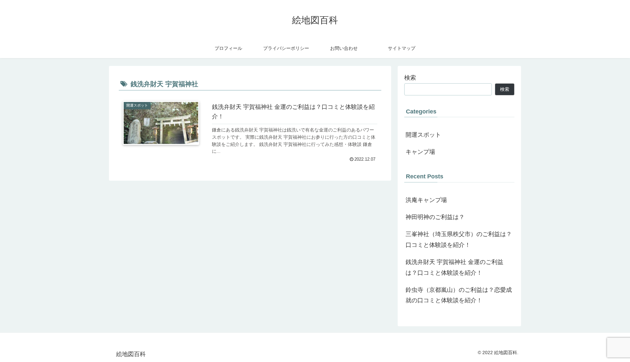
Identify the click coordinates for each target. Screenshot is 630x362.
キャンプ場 (420, 152)
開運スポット (423, 134)
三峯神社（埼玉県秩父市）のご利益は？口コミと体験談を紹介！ (459, 239)
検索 (410, 77)
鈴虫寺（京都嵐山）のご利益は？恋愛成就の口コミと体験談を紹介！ (459, 295)
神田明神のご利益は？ (435, 217)
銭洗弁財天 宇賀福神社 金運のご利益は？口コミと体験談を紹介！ (454, 267)
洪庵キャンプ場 (426, 200)
